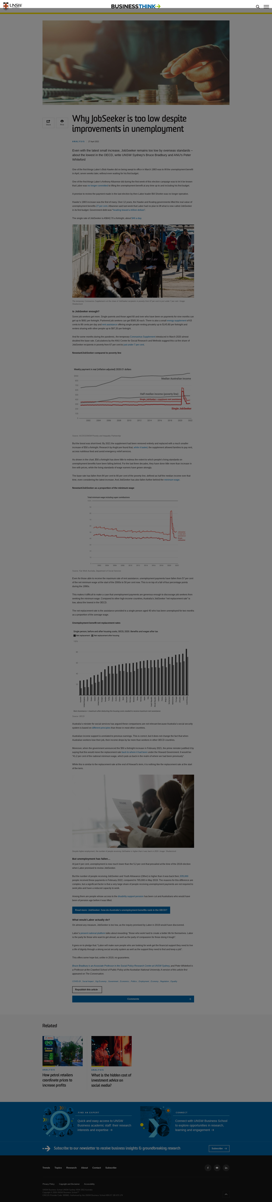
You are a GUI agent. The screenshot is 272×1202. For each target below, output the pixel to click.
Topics (58, 1168)
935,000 (184, 876)
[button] (133, 999)
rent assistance (109, 324)
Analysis (48, 1070)
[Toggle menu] (266, 6)
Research (71, 1168)
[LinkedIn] (226, 1167)
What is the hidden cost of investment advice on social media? (111, 1081)
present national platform (92, 933)
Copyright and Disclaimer (69, 1184)
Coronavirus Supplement (142, 337)
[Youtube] (217, 1167)
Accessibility (89, 1184)
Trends (46, 1168)
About (84, 1168)
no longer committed (98, 185)
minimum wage (171, 480)
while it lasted (140, 447)
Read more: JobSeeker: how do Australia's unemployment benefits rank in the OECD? (121, 910)
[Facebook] (208, 1167)
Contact (96, 1168)
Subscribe (217, 1148)
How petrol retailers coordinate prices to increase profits (57, 1080)
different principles (101, 728)
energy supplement (176, 320)
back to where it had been (134, 752)
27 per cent (101, 206)
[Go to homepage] (136, 6)
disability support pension (131, 896)
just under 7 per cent (134, 344)
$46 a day (136, 218)
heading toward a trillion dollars (128, 210)
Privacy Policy (49, 1184)
